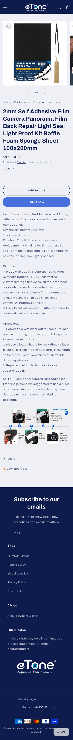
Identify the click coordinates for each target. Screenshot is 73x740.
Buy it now (36, 201)
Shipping (21, 162)
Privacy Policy (16, 582)
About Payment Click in (22, 616)
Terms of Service (18, 556)
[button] (5, 7)
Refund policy (16, 564)
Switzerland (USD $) (34, 707)
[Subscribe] (61, 533)
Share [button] (11, 458)
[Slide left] (28, 92)
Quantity (8, 168)
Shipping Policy (17, 573)
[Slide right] (45, 92)
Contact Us (14, 591)
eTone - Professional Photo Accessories (36, 728)
